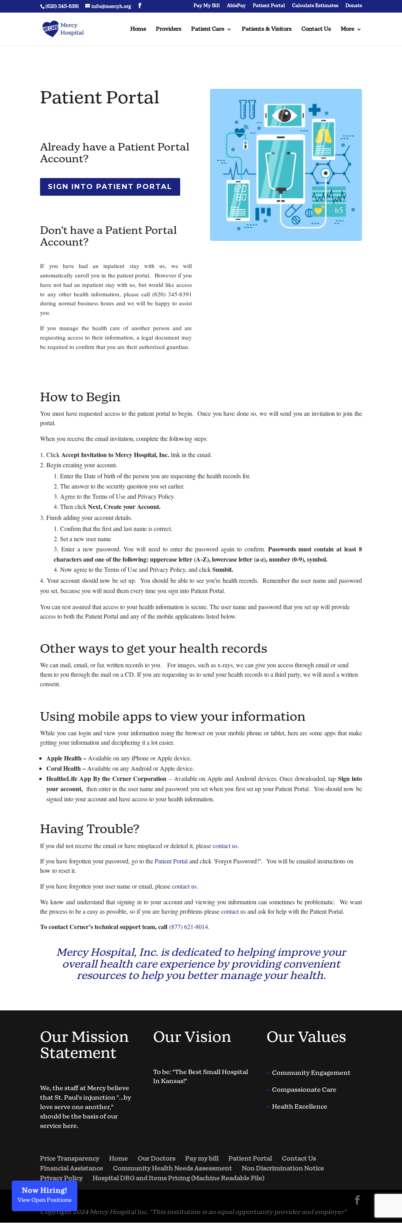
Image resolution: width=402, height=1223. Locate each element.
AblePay (236, 6)
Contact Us (316, 29)
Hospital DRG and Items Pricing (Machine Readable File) (178, 1178)
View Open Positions (44, 1195)
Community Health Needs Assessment (172, 1168)
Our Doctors (156, 1159)
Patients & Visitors (267, 29)
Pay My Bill (207, 6)
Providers (168, 29)
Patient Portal (269, 6)
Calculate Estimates (315, 6)
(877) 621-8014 (188, 926)
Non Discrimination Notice (283, 1168)
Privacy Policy (61, 1178)
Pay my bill (202, 1159)
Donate (353, 6)
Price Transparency (69, 1159)
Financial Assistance (71, 1168)
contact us (225, 845)
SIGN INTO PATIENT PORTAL (110, 186)
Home (138, 29)
